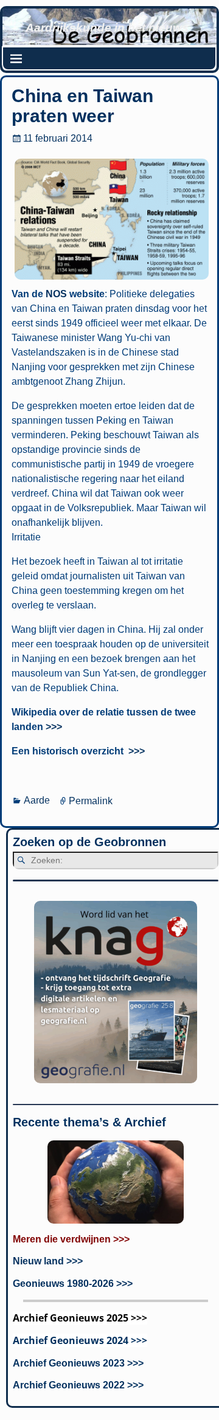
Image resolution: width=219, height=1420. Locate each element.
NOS (56, 294)
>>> (54, 727)
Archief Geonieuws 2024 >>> (80, 1340)
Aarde (37, 800)
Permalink (91, 800)
